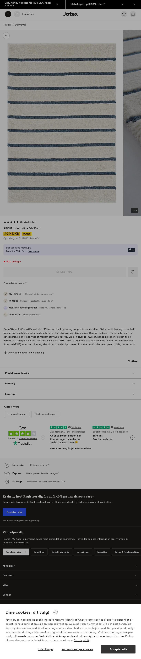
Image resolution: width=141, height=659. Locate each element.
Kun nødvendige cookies (77, 649)
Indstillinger (45, 649)
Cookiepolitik (81, 640)
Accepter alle (118, 649)
